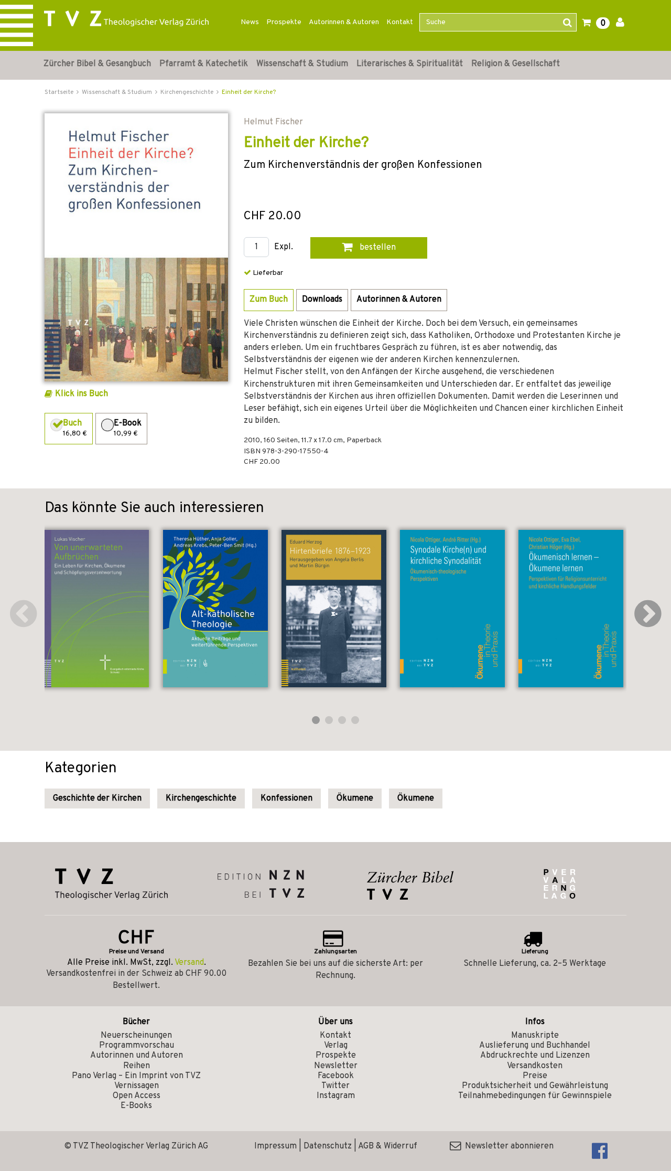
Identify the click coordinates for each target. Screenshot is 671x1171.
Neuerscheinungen (136, 1035)
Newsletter (336, 1066)
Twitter (335, 1086)
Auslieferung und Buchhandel (534, 1045)
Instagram (336, 1096)
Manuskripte (535, 1035)
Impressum (275, 1146)
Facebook (336, 1076)
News (250, 22)
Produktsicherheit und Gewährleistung (535, 1086)
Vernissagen (136, 1086)
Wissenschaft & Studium (302, 64)
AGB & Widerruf (387, 1146)
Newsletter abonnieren (507, 1146)
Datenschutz (328, 1146)
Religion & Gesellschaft (515, 64)
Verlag (336, 1045)
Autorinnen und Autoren (136, 1055)
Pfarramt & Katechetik (203, 64)
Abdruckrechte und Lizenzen (535, 1055)
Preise (535, 1076)
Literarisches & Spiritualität (409, 64)
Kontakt (399, 22)
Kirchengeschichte (201, 798)
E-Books (136, 1106)
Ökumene (355, 798)
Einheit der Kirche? (249, 92)
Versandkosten (534, 1066)
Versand (189, 962)
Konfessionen (286, 798)
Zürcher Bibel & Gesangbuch (97, 64)
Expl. (283, 247)
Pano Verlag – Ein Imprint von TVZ (136, 1076)
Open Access (136, 1096)
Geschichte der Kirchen (97, 798)
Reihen (136, 1066)
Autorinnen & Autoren (344, 22)
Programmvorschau (136, 1045)
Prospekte (283, 22)
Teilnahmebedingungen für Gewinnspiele (535, 1096)
